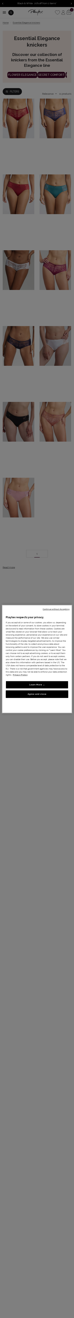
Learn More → (37, 684)
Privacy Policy (20, 674)
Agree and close (37, 694)
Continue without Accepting (56, 609)
